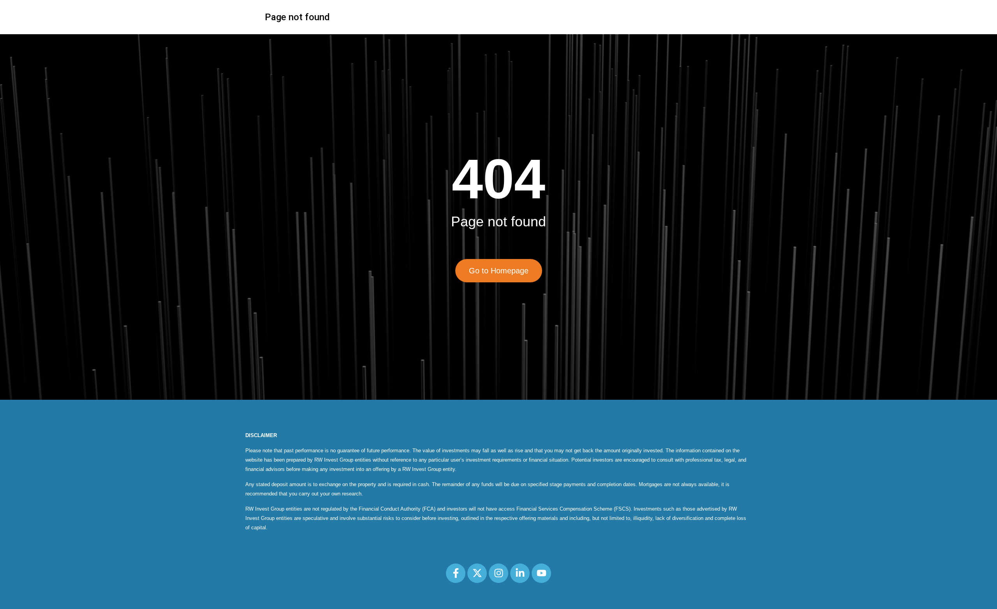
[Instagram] (498, 573)
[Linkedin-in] (520, 573)
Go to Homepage (498, 270)
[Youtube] (541, 573)
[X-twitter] (477, 573)
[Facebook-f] (455, 573)
